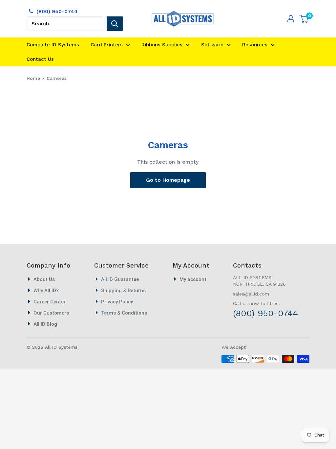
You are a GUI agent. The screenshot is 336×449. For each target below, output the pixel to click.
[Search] (115, 23)
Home (33, 78)
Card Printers (107, 45)
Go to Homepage (168, 180)
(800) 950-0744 (57, 11)
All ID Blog (45, 324)
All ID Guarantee (120, 279)
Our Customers (51, 313)
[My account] (290, 18)
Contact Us (40, 59)
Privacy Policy (117, 302)
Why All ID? (46, 291)
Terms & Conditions (124, 313)
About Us (44, 279)
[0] (304, 19)
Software (212, 45)
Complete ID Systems (53, 45)
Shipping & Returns (123, 291)
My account (192, 279)
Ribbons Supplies (161, 45)
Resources (254, 45)
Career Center (49, 302)
